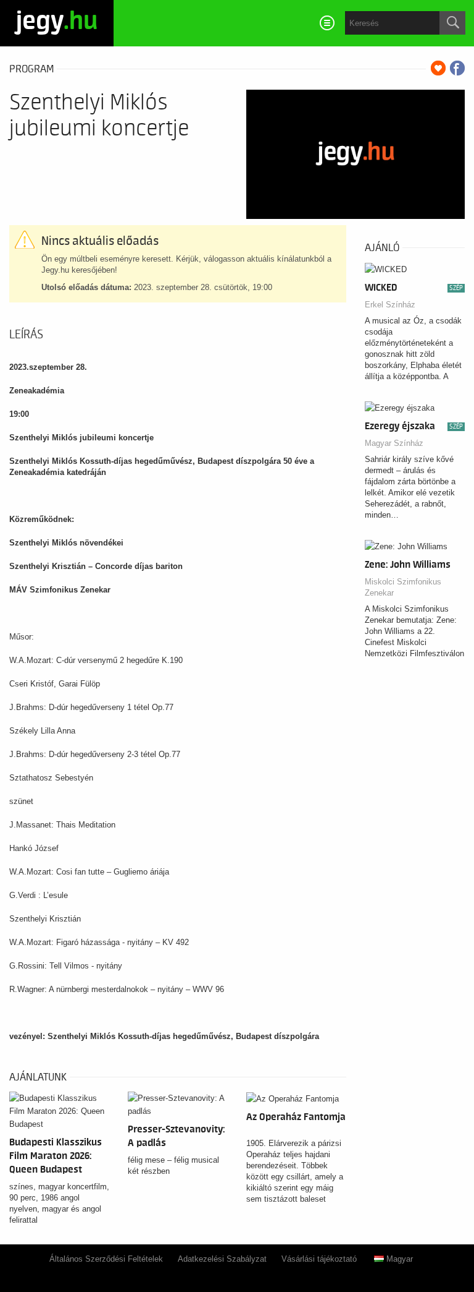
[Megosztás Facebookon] (457, 68)
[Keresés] (452, 23)
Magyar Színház (394, 443)
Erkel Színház (390, 304)
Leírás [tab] (26, 334)
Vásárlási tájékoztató (319, 1259)
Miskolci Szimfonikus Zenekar (403, 587)
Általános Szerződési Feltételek (106, 1259)
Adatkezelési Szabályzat (222, 1259)
